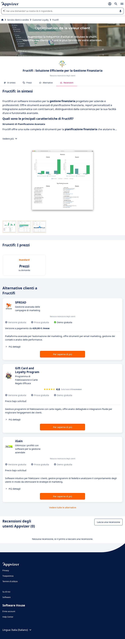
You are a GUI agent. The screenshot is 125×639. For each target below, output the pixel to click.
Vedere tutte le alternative (62, 507)
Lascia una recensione (108, 522)
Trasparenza (7, 575)
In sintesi (11, 82)
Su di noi (6, 591)
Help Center (7, 616)
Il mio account (8, 611)
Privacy (5, 570)
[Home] (2, 20)
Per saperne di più (62, 354)
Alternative (48, 82)
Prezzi (29, 82)
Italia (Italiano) (19, 630)
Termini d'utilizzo (10, 581)
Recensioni (68, 82)
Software (6, 597)
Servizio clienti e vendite (18, 19)
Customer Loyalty (40, 19)
